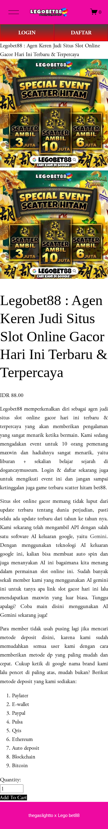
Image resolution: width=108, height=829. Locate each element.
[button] (13, 797)
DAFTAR (81, 33)
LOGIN (27, 33)
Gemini (98, 536)
